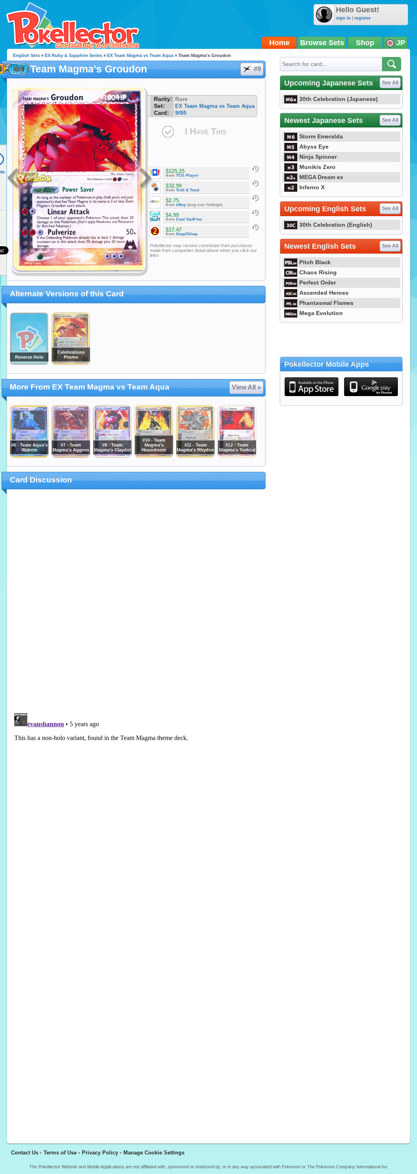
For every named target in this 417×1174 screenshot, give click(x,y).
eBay (181, 204)
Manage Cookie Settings (153, 1153)
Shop (365, 43)
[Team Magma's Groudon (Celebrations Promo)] (70, 363)
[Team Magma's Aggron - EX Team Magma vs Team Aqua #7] (70, 456)
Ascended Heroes (324, 292)
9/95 (181, 113)
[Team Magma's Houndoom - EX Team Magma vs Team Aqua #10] (153, 456)
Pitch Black (315, 262)
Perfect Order (317, 282)
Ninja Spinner (318, 156)
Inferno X (312, 187)
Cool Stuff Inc (189, 219)
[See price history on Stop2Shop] (255, 227)
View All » (246, 387)
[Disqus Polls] (136, 601)
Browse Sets (322, 43)
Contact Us (24, 1153)
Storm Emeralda (321, 136)
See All (390, 82)
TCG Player (187, 175)
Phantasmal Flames (326, 303)
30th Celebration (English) (335, 224)
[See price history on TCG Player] (255, 169)
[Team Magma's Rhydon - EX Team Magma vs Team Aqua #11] (195, 456)
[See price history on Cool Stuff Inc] (255, 213)
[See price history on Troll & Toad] (255, 183)
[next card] (146, 179)
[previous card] (14, 179)
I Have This (205, 131)
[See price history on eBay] (255, 198)
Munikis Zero (317, 167)
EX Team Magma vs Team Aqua (140, 55)
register (362, 17)
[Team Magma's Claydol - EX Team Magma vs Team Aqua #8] (112, 456)
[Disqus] (136, 811)
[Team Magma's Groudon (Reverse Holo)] (28, 363)
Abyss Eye (314, 146)
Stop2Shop (187, 234)
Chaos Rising (318, 272)
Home (279, 43)
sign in (343, 17)
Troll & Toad (187, 190)
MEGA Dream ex (321, 177)
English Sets (26, 55)
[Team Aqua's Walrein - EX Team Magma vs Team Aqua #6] (28, 456)
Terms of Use (60, 1153)
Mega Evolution (321, 313)
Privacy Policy (100, 1153)
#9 (257, 69)
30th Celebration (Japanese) (338, 99)
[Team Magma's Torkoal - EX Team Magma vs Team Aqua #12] (236, 456)
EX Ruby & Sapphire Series (73, 55)
